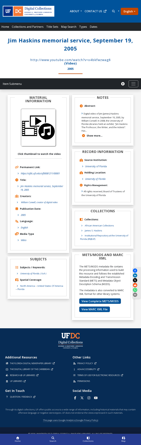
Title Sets (52, 27)
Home (5, 27)
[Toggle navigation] (133, 83)
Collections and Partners (28, 27)
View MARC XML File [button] (95, 309)
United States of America (50, 285)
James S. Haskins (93, 230)
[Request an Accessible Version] (123, 83)
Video (23, 240)
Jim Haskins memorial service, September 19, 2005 (41, 187)
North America (27, 285)
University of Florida (96, 166)
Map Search (68, 27)
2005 (23, 215)
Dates (93, 27)
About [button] (74, 11)
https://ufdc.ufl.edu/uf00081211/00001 (40, 173)
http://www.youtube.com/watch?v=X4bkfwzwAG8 (70, 60)
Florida (21, 289)
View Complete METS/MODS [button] (100, 301)
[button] (115, 11)
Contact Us (93, 11)
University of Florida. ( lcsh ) (33, 273)
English (128, 11)
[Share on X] (136, 280)
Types (83, 27)
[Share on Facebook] (136, 270)
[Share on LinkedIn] (136, 275)
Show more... (94, 135)
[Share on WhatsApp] (136, 290)
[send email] (136, 295)
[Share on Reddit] (136, 285)
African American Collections (99, 225)
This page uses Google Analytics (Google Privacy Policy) (70, 420)
